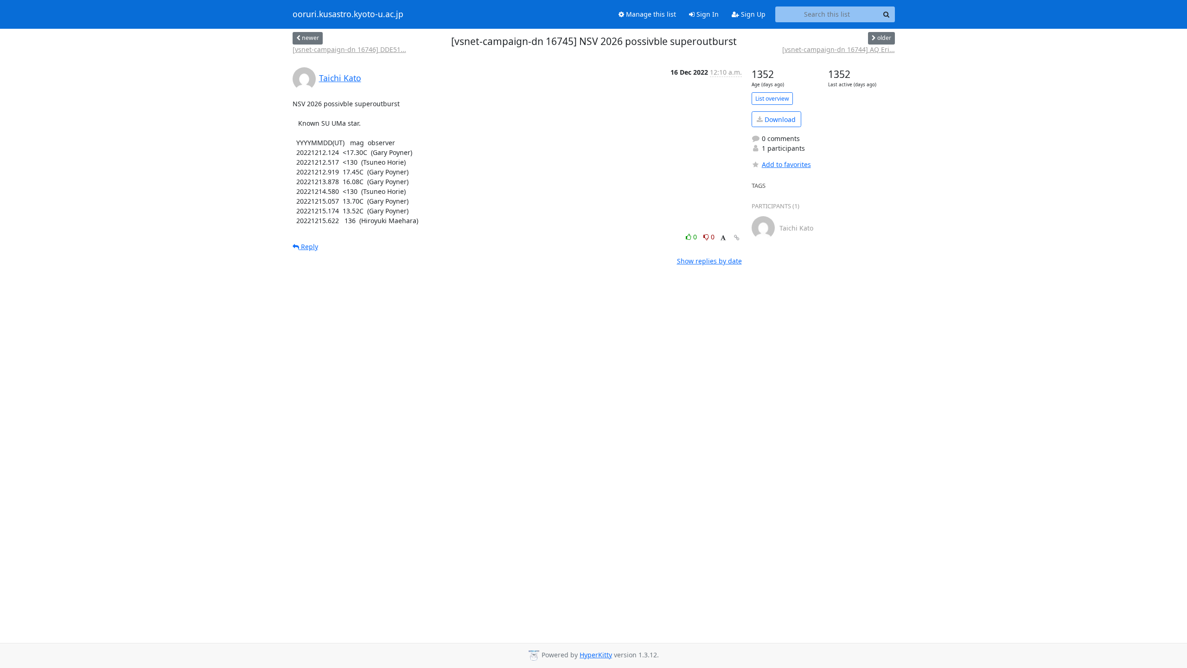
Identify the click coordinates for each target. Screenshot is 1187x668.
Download (779, 119)
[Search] (886, 14)
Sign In (707, 14)
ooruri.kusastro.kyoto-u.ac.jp (348, 14)
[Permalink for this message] (737, 237)
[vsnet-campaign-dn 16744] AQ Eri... (838, 49)
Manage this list (650, 14)
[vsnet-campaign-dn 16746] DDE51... (349, 49)
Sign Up (752, 14)
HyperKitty (596, 654)
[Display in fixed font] (723, 238)
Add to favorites (786, 164)
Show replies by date (709, 261)
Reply (308, 246)
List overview (772, 99)
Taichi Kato (340, 78)
